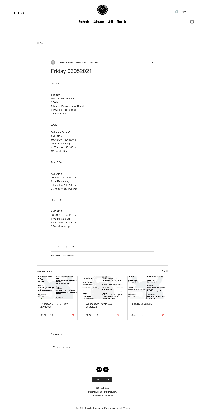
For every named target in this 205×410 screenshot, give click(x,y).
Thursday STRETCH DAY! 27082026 (54, 305)
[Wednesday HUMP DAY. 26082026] (102, 287)
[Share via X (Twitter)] (59, 247)
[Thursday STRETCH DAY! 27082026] (57, 287)
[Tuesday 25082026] (148, 287)
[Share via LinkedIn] (66, 247)
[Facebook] (18, 13)
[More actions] (152, 62)
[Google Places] (14, 13)
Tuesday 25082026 (141, 303)
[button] (192, 22)
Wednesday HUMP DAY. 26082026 (99, 305)
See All (165, 271)
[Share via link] (72, 247)
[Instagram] (22, 13)
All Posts (40, 43)
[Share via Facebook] (52, 247)
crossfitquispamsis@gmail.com (102, 392)
